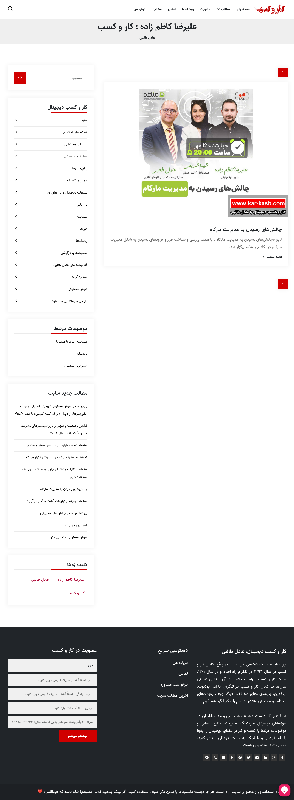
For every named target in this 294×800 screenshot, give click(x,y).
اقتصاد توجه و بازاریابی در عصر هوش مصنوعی (56, 445)
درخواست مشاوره (174, 684)
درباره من (139, 9)
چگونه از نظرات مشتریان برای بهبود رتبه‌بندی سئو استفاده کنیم (54, 473)
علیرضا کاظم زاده (71, 579)
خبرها (83, 229)
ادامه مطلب (274, 257)
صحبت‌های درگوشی (74, 253)
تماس (172, 9)
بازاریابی (82, 205)
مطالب (225, 9)
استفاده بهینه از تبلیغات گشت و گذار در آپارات (56, 501)
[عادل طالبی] (270, 9)
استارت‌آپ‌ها (79, 277)
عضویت (205, 9)
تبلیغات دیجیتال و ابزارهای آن (67, 192)
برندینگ (82, 354)
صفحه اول (243, 9)
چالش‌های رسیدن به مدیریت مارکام (246, 229)
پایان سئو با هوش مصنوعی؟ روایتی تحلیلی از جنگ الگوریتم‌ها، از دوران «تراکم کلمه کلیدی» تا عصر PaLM (51, 410)
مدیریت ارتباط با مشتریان (70, 341)
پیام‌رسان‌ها (79, 168)
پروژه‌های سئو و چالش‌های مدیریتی (63, 513)
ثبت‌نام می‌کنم (77, 736)
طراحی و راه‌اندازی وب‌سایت (69, 301)
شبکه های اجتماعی (74, 132)
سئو (84, 120)
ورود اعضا (188, 9)
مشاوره (157, 9)
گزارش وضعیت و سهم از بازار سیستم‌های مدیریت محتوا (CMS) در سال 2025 (54, 429)
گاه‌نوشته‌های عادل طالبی (70, 265)
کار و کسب (76, 593)
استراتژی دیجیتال (75, 156)
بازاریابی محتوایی (75, 144)
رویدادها (81, 241)
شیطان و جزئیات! (75, 525)
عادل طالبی (147, 38)
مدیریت (82, 217)
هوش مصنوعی (77, 289)
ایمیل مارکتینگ (77, 180)
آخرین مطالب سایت (172, 695)
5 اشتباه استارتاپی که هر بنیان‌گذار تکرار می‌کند (56, 457)
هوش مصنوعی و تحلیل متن (68, 537)
